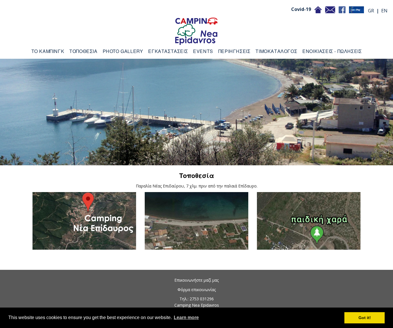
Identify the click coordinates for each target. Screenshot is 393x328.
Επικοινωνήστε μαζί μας (196, 280)
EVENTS (203, 51)
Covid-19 (301, 9)
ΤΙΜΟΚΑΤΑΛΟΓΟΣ (276, 51)
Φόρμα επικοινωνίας (197, 289)
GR (371, 10)
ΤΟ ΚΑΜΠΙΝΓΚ (47, 51)
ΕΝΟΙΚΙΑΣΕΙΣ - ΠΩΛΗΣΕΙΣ (332, 51)
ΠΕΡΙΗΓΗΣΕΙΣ (234, 51)
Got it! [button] (364, 317)
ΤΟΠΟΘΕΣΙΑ (83, 51)
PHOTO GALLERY (123, 51)
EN (384, 10)
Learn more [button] (186, 317)
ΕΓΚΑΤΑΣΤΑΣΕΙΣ (168, 51)
